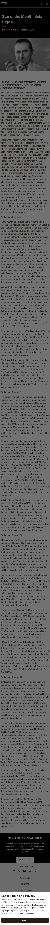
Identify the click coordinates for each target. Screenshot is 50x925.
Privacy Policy (16, 908)
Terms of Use (9, 902)
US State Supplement (25, 913)
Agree (25, 920)
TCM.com (16, 899)
